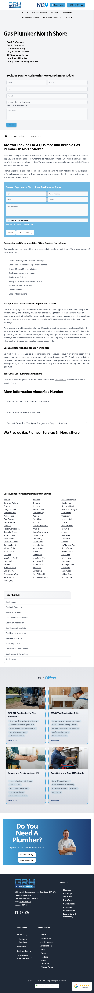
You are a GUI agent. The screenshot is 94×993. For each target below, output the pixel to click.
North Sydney (67, 548)
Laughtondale (10, 509)
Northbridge (66, 577)
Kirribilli (64, 541)
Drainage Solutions (39, 12)
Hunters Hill (38, 564)
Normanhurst (10, 512)
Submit (11, 125)
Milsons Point (9, 548)
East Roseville (9, 522)
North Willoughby (40, 577)
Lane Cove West (39, 558)
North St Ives (67, 525)
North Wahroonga (12, 529)
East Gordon (9, 519)
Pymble (36, 529)
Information (46, 946)
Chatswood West (11, 574)
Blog (42, 949)
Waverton (37, 551)
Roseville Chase (10, 532)
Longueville (9, 561)
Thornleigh (66, 512)
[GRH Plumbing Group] (14, 5)
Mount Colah (38, 509)
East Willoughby (39, 574)
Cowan (7, 506)
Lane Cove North (11, 558)
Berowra (36, 499)
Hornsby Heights (68, 506)
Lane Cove (65, 554)
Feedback (44, 957)
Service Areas (46, 942)
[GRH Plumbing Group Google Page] (27, 912)
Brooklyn (36, 503)
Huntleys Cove (67, 564)
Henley (7, 564)
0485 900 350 (60, 379)
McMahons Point (68, 545)
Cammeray (37, 538)
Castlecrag (37, 571)
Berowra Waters (11, 503)
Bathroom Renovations (31, 17)
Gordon (36, 522)
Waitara (36, 516)
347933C (25, 905)
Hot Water (54, 12)
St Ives (64, 532)
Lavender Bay (38, 545)
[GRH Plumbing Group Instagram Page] (21, 912)
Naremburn (9, 577)
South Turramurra (40, 532)
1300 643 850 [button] (74, 5)
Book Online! (25, 860)
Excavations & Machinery (52, 17)
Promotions (45, 938)
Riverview (65, 561)
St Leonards (9, 551)
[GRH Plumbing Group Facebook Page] (16, 912)
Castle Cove (9, 571)
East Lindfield (67, 519)
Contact (44, 953)
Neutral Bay (38, 548)
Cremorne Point (11, 541)
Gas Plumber (67, 12)
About (43, 934)
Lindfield (7, 525)
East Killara (37, 519)
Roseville (65, 529)
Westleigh (65, 516)
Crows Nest (38, 541)
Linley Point (66, 558)
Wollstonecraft (67, 551)
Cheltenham (66, 503)
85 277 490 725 (25, 902)
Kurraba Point (10, 545)
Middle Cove (66, 574)
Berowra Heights (68, 499)
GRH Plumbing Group (42, 981)
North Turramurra (40, 525)
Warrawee (65, 535)
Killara (64, 522)
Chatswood (66, 571)
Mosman (7, 554)
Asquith (7, 499)
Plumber (25, 12)
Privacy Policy (46, 967)
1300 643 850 (26, 895)
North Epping (38, 512)
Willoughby (8, 580)
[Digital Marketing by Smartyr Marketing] (47, 986)
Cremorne (65, 538)
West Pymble (9, 538)
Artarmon (65, 567)
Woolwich (37, 567)
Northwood (38, 561)
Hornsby (36, 506)
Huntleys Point (10, 567)
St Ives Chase (9, 535)
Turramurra (38, 535)
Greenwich (37, 554)
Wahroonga (9, 516)
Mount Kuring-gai (69, 509)
